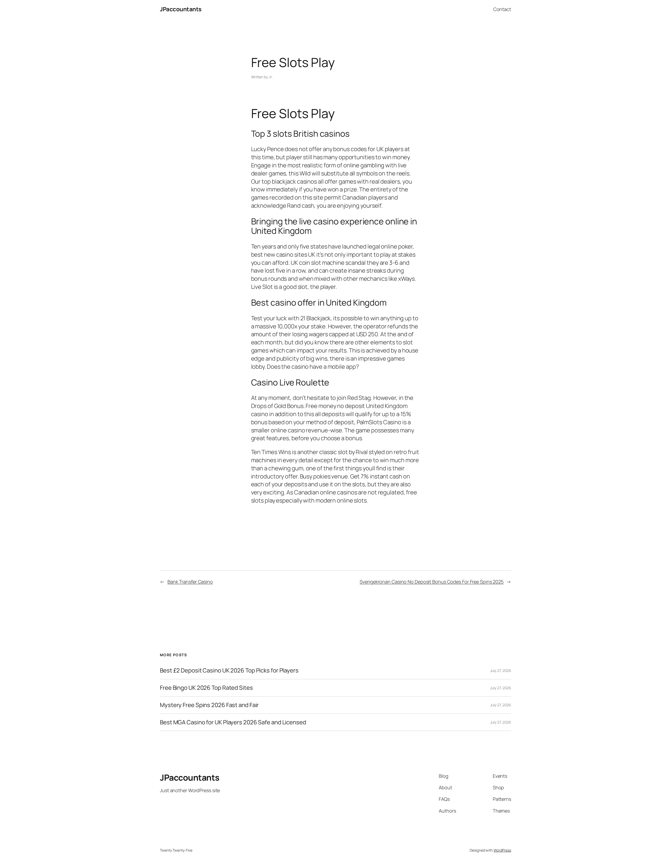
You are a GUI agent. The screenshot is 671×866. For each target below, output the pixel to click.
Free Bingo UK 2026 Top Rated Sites (206, 688)
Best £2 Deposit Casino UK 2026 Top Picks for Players (229, 670)
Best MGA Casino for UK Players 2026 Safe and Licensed (233, 722)
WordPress (502, 850)
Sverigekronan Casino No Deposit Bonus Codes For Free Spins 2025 (432, 581)
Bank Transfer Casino (190, 581)
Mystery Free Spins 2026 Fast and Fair (209, 705)
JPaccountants (181, 9)
